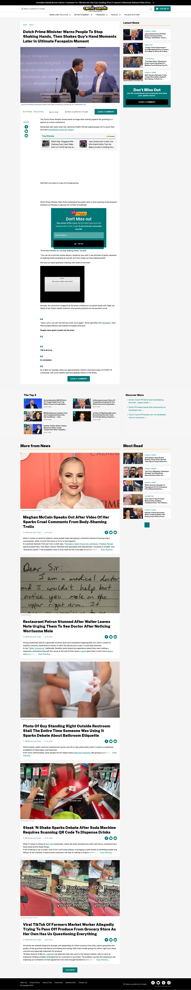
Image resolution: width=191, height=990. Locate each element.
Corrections (58, 982)
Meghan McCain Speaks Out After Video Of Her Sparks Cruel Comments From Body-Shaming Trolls (66, 522)
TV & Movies (149, 59)
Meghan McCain (106, 544)
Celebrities (149, 496)
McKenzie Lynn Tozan (33, 532)
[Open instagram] (169, 982)
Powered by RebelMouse (163, 986)
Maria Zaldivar (39, 112)
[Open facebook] (153, 982)
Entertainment (81, 15)
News (31, 25)
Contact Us (83, 982)
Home (25, 25)
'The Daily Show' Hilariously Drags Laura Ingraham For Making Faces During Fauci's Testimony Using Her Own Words (156, 65)
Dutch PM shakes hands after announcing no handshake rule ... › (147, 408)
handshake (106, 323)
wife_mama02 (48, 954)
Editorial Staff (71, 982)
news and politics (59, 15)
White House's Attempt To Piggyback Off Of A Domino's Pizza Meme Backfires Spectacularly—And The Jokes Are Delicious (156, 489)
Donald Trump (150, 31)
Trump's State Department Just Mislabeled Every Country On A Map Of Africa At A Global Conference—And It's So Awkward (157, 51)
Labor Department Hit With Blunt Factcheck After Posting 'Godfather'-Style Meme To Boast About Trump (156, 37)
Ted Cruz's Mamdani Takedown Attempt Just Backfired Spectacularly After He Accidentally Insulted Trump (157, 474)
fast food (49, 844)
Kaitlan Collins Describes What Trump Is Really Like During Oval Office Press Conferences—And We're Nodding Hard (155, 516)
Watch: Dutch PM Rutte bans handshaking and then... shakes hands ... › (146, 401)
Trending (100, 15)
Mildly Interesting (36, 648)
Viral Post (149, 45)
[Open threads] (163, 982)
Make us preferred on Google (34, 9)
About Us (23, 982)
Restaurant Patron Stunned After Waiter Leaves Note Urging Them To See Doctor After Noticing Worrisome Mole (66, 626)
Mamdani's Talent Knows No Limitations (81, 544)
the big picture (132, 15)
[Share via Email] (26, 136)
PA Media (28, 112)
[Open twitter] (158, 982)
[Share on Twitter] (26, 131)
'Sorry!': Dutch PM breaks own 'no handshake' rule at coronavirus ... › (147, 416)
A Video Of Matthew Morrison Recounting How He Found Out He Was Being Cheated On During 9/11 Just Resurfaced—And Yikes (105, 417)
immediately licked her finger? (61, 130)
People (114, 15)
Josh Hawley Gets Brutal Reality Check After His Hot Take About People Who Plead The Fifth (157, 460)
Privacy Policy (35, 982)
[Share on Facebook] (26, 127)
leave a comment (105, 112)
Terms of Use (47, 982)
